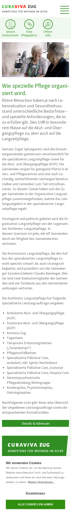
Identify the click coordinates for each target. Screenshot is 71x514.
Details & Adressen (36, 423)
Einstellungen (35, 493)
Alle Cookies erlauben (35, 504)
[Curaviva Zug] (24, 8)
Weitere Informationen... (41, 482)
